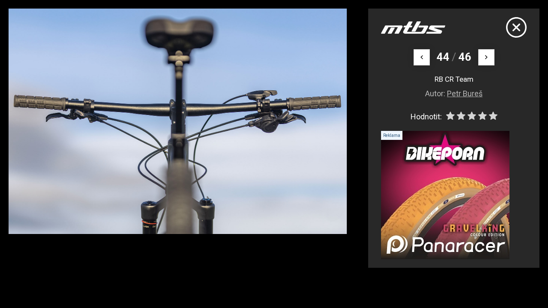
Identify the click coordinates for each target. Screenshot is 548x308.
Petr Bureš (464, 93)
